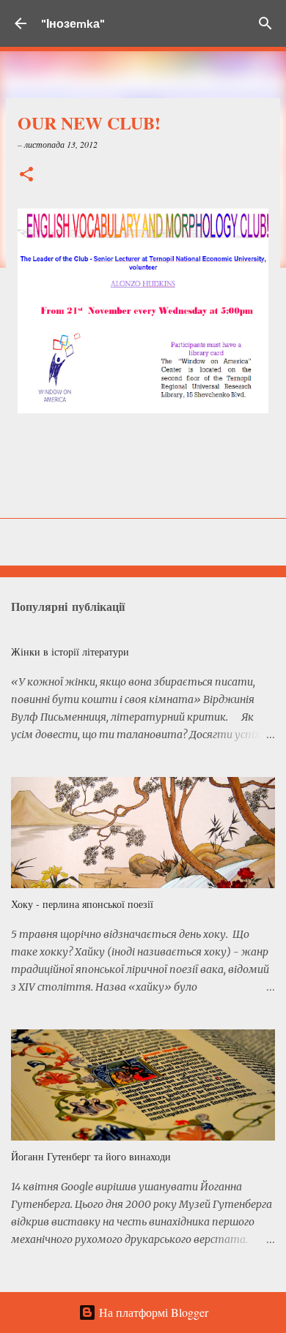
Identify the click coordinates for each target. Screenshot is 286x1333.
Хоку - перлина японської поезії (82, 904)
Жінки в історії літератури (70, 651)
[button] (26, 175)
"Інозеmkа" (73, 23)
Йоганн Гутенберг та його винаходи (91, 1156)
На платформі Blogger (152, 1312)
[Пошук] (265, 23)
